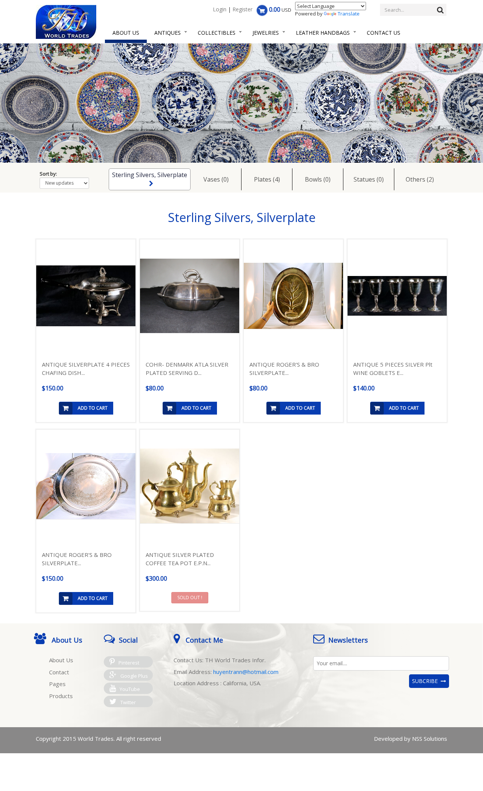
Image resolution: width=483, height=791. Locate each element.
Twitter (128, 702)
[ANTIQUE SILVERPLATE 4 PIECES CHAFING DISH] (85, 296)
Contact (59, 672)
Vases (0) (216, 179)
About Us (125, 32)
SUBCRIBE (426, 681)
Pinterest (128, 662)
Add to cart (93, 408)
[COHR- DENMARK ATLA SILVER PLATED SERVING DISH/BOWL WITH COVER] (189, 296)
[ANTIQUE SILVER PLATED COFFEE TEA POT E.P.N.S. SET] (189, 486)
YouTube (130, 689)
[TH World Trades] (66, 22)
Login (219, 9)
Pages (57, 684)
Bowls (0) (318, 179)
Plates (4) (267, 179)
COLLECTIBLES (216, 32)
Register (242, 9)
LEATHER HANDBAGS (323, 32)
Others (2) (420, 179)
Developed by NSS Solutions (410, 738)
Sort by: (48, 173)
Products (61, 696)
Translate (349, 13)
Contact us (383, 32)
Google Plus (134, 675)
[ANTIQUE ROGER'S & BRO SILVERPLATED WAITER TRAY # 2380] (85, 486)
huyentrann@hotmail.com (245, 671)
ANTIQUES (167, 32)
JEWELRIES (265, 32)
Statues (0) (369, 179)
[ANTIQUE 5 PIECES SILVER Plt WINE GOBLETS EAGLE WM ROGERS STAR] (397, 296)
